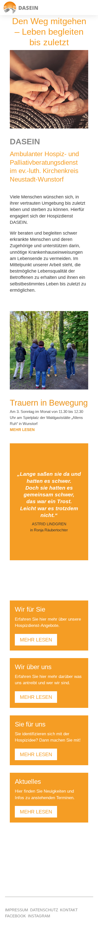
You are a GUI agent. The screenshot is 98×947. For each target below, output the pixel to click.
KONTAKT (69, 910)
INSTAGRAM (39, 916)
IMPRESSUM (16, 910)
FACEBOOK (15, 916)
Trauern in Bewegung (49, 402)
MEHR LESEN (36, 639)
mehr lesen (22, 429)
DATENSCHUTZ (44, 910)
